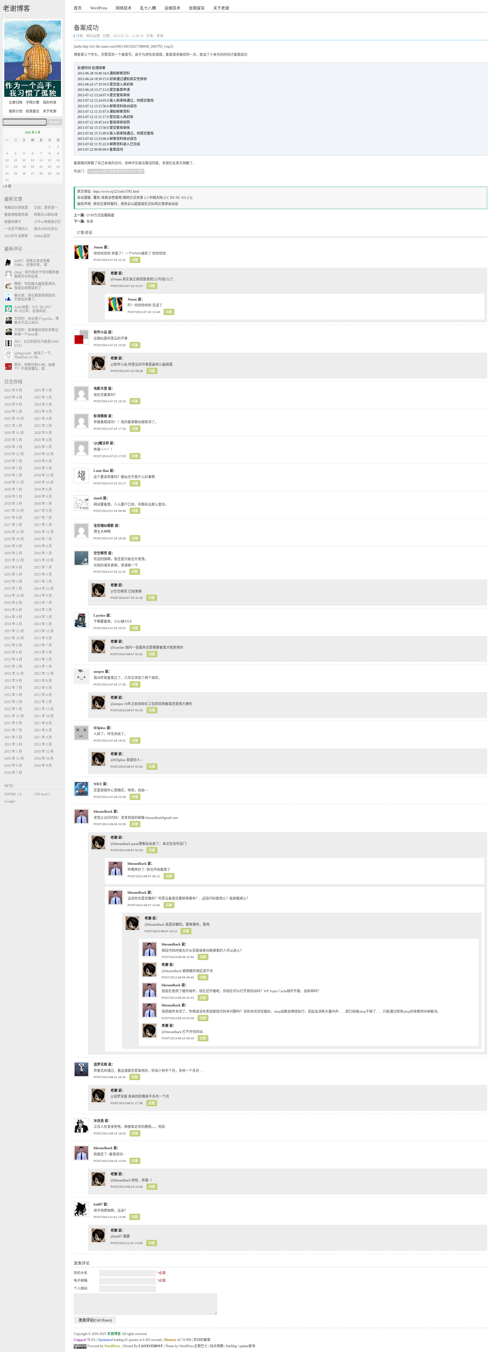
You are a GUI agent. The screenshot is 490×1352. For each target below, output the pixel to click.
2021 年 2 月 (43, 426)
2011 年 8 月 (43, 723)
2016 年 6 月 (13, 546)
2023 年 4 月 (43, 412)
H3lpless (100, 728)
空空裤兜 (100, 553)
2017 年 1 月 (43, 525)
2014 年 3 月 (43, 617)
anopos (99, 672)
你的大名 (80, 1273)
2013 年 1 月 (43, 666)
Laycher (99, 616)
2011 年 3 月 (13, 744)
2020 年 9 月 (43, 433)
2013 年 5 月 (43, 652)
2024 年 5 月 (43, 404)
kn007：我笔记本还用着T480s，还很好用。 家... (32, 263)
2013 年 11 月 (44, 631)
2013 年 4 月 (13, 659)
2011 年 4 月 (43, 737)
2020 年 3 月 (13, 447)
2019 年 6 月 (43, 461)
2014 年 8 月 (13, 603)
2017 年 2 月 (13, 525)
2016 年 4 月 (43, 546)
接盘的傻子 (12, 222)
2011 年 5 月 (13, 737)
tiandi (98, 498)
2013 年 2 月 (13, 666)
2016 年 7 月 (43, 539)
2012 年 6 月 (43, 688)
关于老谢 (221, 8)
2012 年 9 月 (13, 681)
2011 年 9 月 (13, 723)
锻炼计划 (15, 111)
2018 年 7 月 (13, 489)
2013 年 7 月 (43, 645)
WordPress (98, 8)
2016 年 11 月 (44, 532)
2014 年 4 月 (13, 617)
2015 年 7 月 (43, 567)
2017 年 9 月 (43, 511)
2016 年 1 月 (43, 553)
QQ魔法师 (101, 443)
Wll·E (98, 784)
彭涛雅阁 (100, 416)
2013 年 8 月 (13, 645)
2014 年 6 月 (13, 610)
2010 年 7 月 (13, 773)
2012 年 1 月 (13, 709)
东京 (89, 221)
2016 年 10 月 (14, 539)
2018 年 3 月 (13, 504)
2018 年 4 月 (43, 497)
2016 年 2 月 (13, 553)
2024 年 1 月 (13, 412)
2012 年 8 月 (43, 681)
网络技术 (124, 8)
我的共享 (49, 103)
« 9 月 (7, 186)
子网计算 (32, 103)
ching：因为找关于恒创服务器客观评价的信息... (36, 274)
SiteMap (231, 1346)
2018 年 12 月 (44, 475)
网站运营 (93, 36)
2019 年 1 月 (13, 475)
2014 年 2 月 (13, 624)
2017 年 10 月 (14, 511)
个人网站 (80, 1289)
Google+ (10, 801)
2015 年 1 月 (13, 589)
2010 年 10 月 (44, 759)
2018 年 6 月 (43, 489)
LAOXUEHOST (151, 1346)
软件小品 (100, 332)
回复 (135, 259)
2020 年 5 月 (13, 440)
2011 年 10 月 (44, 716)
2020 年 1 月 (43, 447)
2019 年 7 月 (13, 461)
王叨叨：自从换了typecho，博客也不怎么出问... (36, 321)
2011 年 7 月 (13, 730)
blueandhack (103, 812)
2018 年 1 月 (43, 504)
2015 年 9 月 (13, 567)
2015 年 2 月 (43, 582)
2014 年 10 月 (14, 596)
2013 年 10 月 (14, 638)
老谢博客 (16, 8)
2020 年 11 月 (14, 433)
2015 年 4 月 (43, 574)
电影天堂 (100, 389)
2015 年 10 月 (44, 560)
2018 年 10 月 (44, 482)
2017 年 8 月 (13, 518)
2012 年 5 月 (13, 695)
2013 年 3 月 (43, 659)
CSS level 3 (42, 794)
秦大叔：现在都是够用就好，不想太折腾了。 (36, 297)
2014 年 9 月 (43, 596)
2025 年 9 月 (13, 390)
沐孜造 (99, 1121)
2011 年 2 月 (43, 744)
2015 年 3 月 (13, 582)
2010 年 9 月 (13, 766)
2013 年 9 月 (43, 638)
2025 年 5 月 (43, 390)
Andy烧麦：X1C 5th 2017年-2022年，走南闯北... (32, 309)
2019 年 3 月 (43, 468)
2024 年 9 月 (13, 404)
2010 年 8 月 (43, 766)
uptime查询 (247, 1346)
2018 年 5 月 (13, 497)
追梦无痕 (100, 1064)
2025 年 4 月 (13, 397)
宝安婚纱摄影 (104, 526)
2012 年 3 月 (13, 702)
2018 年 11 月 (14, 482)
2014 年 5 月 (43, 610)
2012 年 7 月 (13, 688)
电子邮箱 (80, 1281)
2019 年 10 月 (44, 454)
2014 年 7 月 (43, 603)
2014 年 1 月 (43, 624)
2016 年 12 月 (14, 532)
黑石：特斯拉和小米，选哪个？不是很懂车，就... (34, 367)
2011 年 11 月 (14, 716)
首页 (78, 8)
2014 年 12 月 (44, 589)
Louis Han (101, 471)
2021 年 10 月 (14, 419)
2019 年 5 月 (13, 468)
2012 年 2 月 (43, 702)
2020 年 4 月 (43, 440)
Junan (98, 247)
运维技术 (172, 8)
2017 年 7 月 (43, 518)
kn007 (98, 1204)
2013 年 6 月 (13, 652)
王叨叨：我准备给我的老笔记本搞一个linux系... (36, 332)
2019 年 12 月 (14, 454)
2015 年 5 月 (13, 574)
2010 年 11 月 (14, 759)
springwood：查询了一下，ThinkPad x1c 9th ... (34, 355)
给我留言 (197, 8)
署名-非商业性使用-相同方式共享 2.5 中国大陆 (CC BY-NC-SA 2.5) (142, 198)
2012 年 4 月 (43, 695)
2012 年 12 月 (14, 674)
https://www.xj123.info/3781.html (116, 191)
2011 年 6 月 (43, 730)
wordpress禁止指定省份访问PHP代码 (115, 171)
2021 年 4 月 (43, 419)
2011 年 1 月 (13, 751)
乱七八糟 (148, 8)
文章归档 (15, 103)
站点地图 (216, 1346)
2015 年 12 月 (14, 560)
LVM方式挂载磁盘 (100, 215)
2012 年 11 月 (44, 674)
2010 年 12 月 (44, 751)
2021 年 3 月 (13, 426)
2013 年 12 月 (14, 631)
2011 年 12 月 (44, 709)
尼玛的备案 (201, 1340)
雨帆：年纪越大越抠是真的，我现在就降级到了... (36, 286)
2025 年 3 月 (43, 397)
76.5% (91, 1340)
